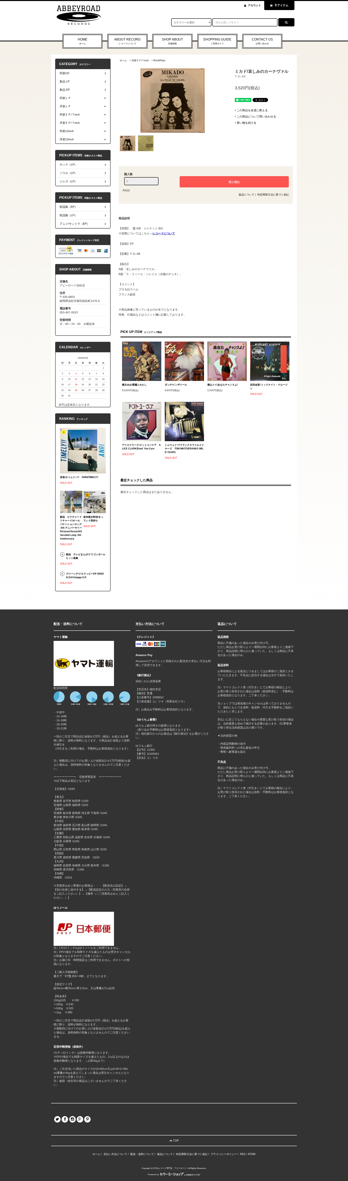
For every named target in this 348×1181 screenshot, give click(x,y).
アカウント (254, 5)
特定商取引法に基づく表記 (273, 194)
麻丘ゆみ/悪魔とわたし (134, 384)
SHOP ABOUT (172, 41)
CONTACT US (262, 41)
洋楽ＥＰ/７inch (140, 60)
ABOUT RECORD (127, 41)
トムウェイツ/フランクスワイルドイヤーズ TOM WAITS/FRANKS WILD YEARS (184, 449)
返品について (246, 194)
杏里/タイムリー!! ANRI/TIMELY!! (79, 477)
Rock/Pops (159, 60)
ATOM (251, 1154)
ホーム (123, 60)
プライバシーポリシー (224, 1154)
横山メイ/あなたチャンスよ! (222, 384)
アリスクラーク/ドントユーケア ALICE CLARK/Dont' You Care (141, 447)
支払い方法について (115, 1154)
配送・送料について (142, 1154)
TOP (175, 1140)
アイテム (282, 5)
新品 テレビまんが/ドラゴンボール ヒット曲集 (85, 556)
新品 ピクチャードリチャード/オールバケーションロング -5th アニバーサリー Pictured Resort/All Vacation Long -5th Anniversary (71, 528)
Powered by (153, 1174)
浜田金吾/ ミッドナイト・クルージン (269, 386)
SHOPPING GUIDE (217, 41)
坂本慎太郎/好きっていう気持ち (93, 519)
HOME (82, 41)
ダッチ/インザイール (176, 384)
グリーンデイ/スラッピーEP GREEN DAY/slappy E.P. (85, 575)
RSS (242, 1154)
